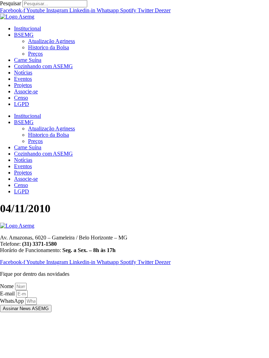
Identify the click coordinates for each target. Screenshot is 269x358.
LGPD (21, 104)
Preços (35, 54)
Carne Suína (27, 60)
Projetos (23, 85)
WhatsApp (12, 301)
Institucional (27, 28)
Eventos (23, 79)
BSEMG (24, 35)
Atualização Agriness (51, 41)
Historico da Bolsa (48, 47)
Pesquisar (10, 3)
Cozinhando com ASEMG (43, 66)
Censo (21, 98)
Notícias (23, 73)
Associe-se (26, 91)
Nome (7, 286)
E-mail (8, 293)
